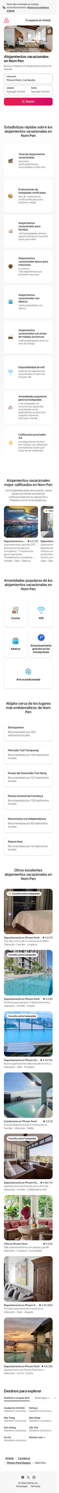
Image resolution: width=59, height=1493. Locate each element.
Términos (35, 1486)
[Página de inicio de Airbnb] (6, 20)
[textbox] (16, 91)
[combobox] (28, 80)
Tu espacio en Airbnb (38, 20)
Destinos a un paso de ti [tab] (17, 1397)
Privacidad (21, 1486)
